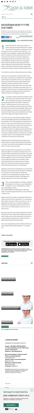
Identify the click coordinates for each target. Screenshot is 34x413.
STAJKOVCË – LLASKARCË (11, 307)
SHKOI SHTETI (7, 322)
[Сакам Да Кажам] (17, 12)
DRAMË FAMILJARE (9, 279)
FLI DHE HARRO (7, 293)
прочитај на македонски (26, 36)
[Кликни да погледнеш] (17, 274)
